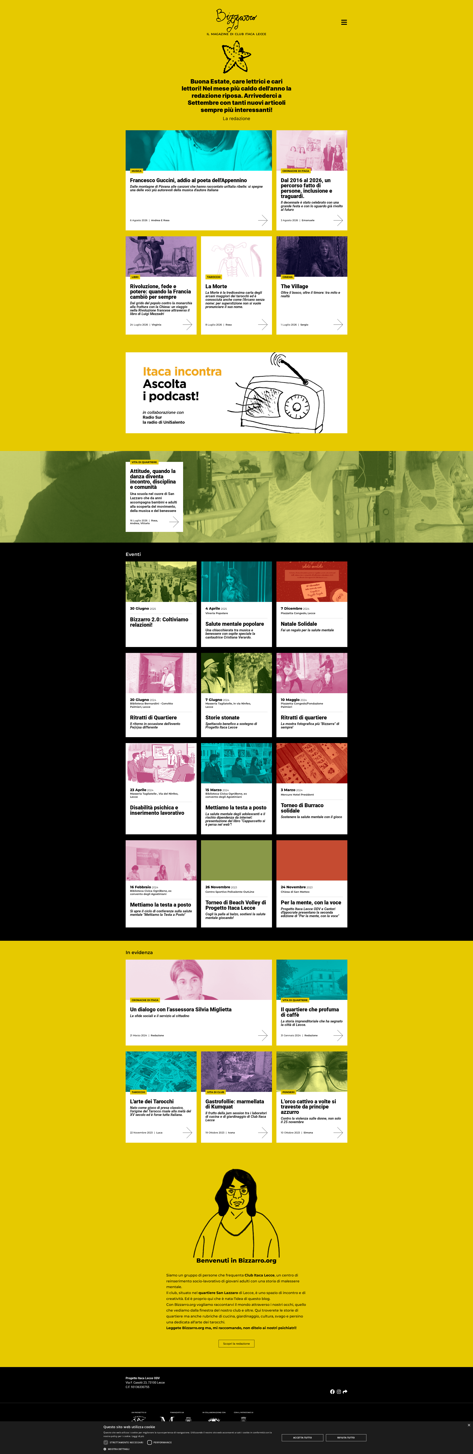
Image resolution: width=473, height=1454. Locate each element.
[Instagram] (338, 1391)
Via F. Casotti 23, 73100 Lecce (145, 1382)
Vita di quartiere (144, 462)
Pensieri (289, 1092)
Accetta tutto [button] (302, 1437)
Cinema (288, 277)
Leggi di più (138, 1436)
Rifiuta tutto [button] (346, 1437)
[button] (189, 1449)
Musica (137, 171)
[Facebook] (332, 1391)
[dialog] (236, 1437)
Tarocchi (213, 277)
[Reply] (345, 1391)
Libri (135, 277)
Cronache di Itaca (296, 171)
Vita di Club (215, 1092)
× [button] (468, 1425)
